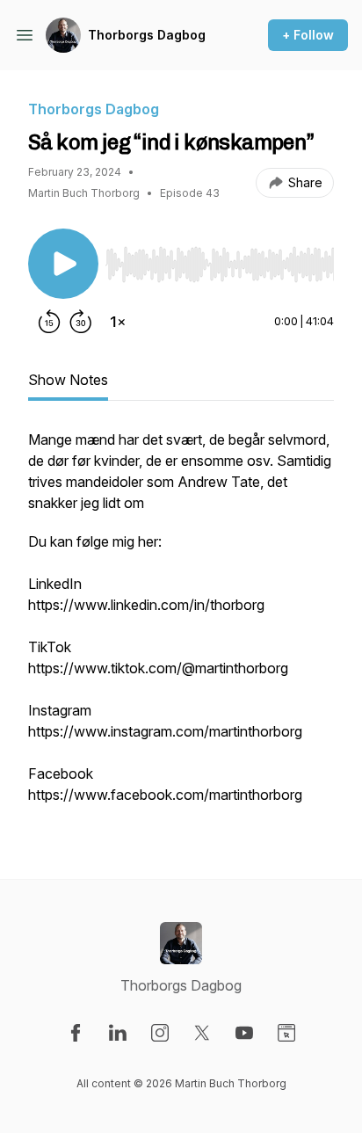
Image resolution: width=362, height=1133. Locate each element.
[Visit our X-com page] (202, 1033)
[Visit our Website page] (286, 1033)
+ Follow (308, 34)
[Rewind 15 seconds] (49, 321)
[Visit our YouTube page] (244, 1033)
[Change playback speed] (117, 321)
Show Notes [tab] (68, 380)
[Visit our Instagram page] (160, 1033)
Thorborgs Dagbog (147, 34)
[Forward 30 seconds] (81, 321)
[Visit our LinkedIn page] (118, 1033)
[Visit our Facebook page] (75, 1033)
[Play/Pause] (63, 264)
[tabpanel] (181, 626)
